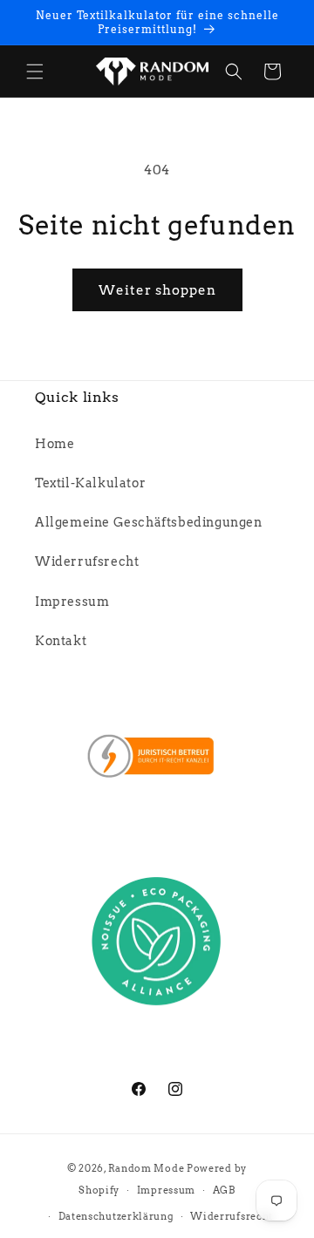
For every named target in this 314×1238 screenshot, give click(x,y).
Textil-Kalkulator (90, 483)
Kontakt (60, 641)
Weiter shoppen (157, 290)
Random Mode (146, 1168)
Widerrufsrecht (87, 561)
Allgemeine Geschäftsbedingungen (149, 522)
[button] (35, 71)
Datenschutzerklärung (116, 1216)
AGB (224, 1190)
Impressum (72, 602)
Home (54, 444)
